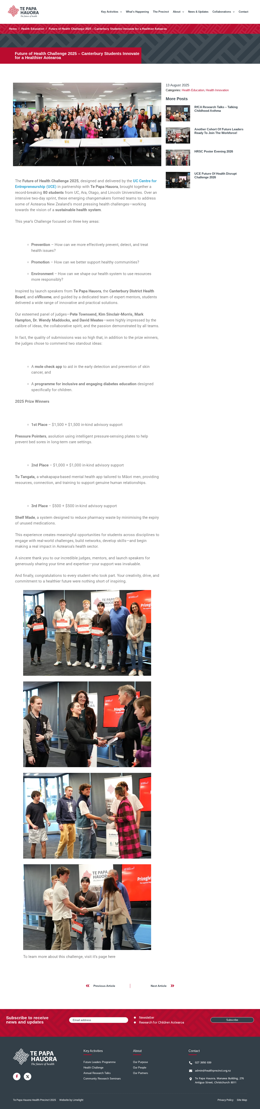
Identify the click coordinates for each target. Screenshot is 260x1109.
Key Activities (109, 11)
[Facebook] (17, 1076)
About (176, 11)
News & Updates (198, 11)
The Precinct (161, 11)
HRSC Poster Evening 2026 (213, 151)
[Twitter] (27, 1076)
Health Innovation (217, 90)
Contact (243, 11)
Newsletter (146, 1017)
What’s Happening (137, 11)
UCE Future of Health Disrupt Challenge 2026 (215, 175)
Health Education (32, 28)
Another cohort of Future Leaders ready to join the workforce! (218, 131)
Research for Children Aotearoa (161, 1022)
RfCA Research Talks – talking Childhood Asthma (216, 108)
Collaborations (221, 11)
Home (13, 28)
